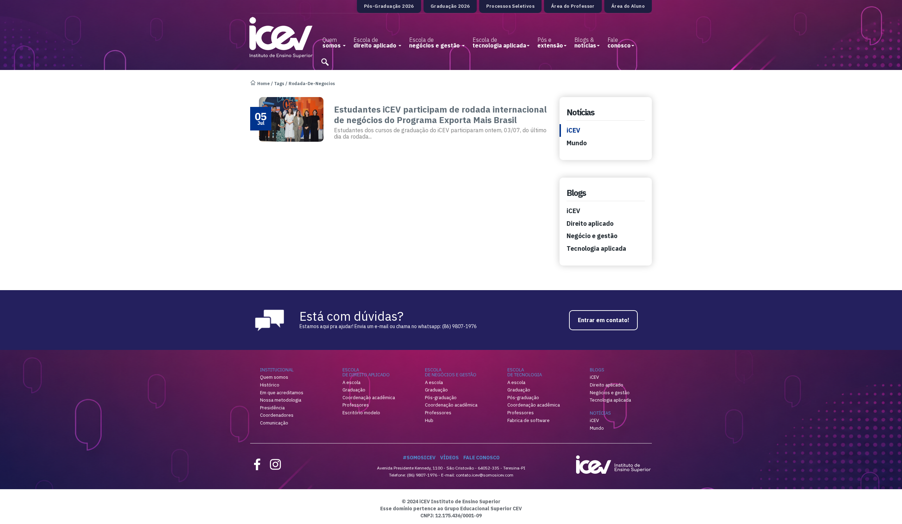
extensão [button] (550, 42)
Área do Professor (573, 6)
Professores (355, 405)
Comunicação (274, 423)
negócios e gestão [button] (435, 42)
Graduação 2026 (450, 6)
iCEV (573, 130)
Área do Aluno (628, 6)
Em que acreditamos (281, 393)
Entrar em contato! (603, 320)
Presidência (272, 408)
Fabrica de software (528, 420)
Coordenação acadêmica (368, 398)
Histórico (269, 385)
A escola (351, 382)
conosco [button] (619, 42)
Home (263, 83)
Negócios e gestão (610, 393)
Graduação (353, 390)
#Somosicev (419, 457)
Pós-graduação (441, 398)
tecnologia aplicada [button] (499, 42)
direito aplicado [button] (375, 42)
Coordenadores (277, 415)
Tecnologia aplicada (596, 248)
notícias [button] (585, 42)
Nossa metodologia (280, 400)
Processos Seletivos (510, 6)
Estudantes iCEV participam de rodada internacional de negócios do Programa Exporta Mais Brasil (440, 114)
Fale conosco (481, 457)
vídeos (449, 457)
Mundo (577, 143)
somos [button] (332, 42)
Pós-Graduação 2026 (389, 6)
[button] (324, 59)
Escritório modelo (361, 413)
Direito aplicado (590, 223)
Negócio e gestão (592, 236)
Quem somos (274, 377)
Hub (429, 420)
